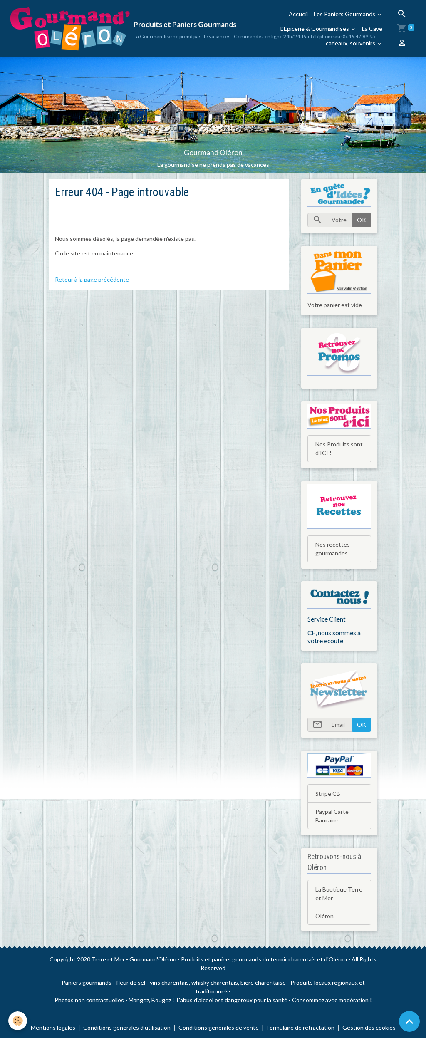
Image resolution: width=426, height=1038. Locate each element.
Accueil (298, 13)
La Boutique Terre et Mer (338, 894)
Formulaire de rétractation (300, 1027)
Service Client (326, 619)
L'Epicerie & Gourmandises (315, 28)
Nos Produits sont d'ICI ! (339, 448)
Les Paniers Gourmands (345, 13)
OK (361, 219)
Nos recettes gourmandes (332, 549)
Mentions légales (53, 1027)
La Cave (372, 28)
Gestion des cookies (369, 1027)
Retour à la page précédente (92, 279)
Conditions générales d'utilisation (127, 1027)
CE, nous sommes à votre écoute (334, 636)
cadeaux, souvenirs (351, 43)
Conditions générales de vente (218, 1027)
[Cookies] (17, 1020)
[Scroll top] (409, 1021)
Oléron (324, 915)
